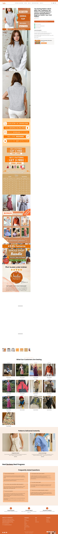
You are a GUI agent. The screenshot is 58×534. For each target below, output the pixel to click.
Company (48, 517)
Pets (25, 529)
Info (36, 517)
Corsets (25, 524)
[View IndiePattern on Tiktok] (4, 532)
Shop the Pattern (8, 377)
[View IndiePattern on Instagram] (3, 532)
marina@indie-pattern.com (8, 524)
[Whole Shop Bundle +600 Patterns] (37, 42)
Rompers (25, 523)
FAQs (36, 519)
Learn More (15, 456)
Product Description (37, 30)
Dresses (25, 519)
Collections (26, 517)
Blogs (36, 520)
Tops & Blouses (26, 520)
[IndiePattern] (4, 3)
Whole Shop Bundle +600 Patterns (46, 40)
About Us (47, 519)
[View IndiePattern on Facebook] (6, 532)
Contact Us (47, 520)
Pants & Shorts (26, 525)
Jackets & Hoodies (26, 526)
